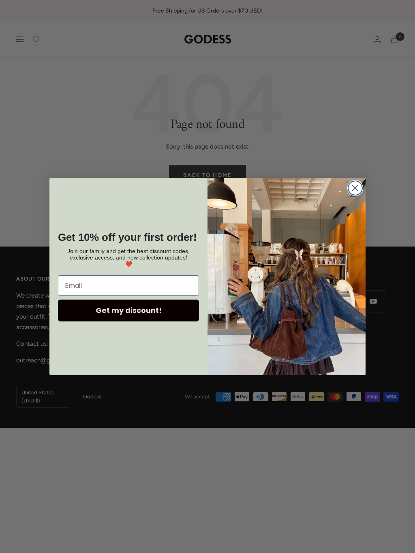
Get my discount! (129, 310)
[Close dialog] (355, 188)
